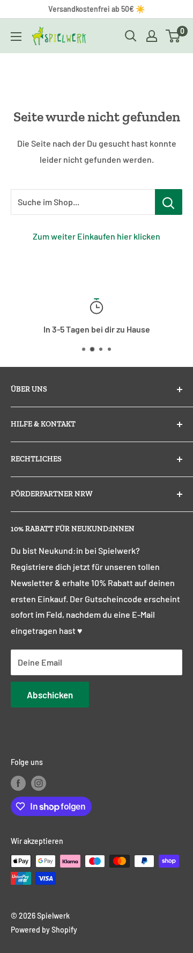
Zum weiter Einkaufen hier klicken (96, 236)
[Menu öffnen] (16, 36)
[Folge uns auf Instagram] (38, 783)
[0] (173, 36)
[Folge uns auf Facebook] (18, 783)
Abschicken (50, 694)
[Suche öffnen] (131, 36)
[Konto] (151, 36)
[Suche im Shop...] (168, 202)
